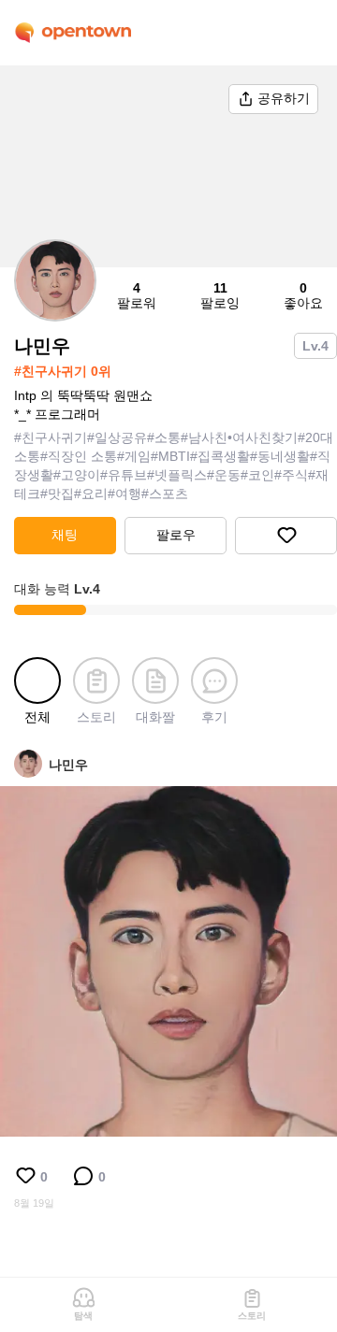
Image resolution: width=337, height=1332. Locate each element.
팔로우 (176, 534)
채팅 (64, 534)
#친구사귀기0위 (62, 371)
